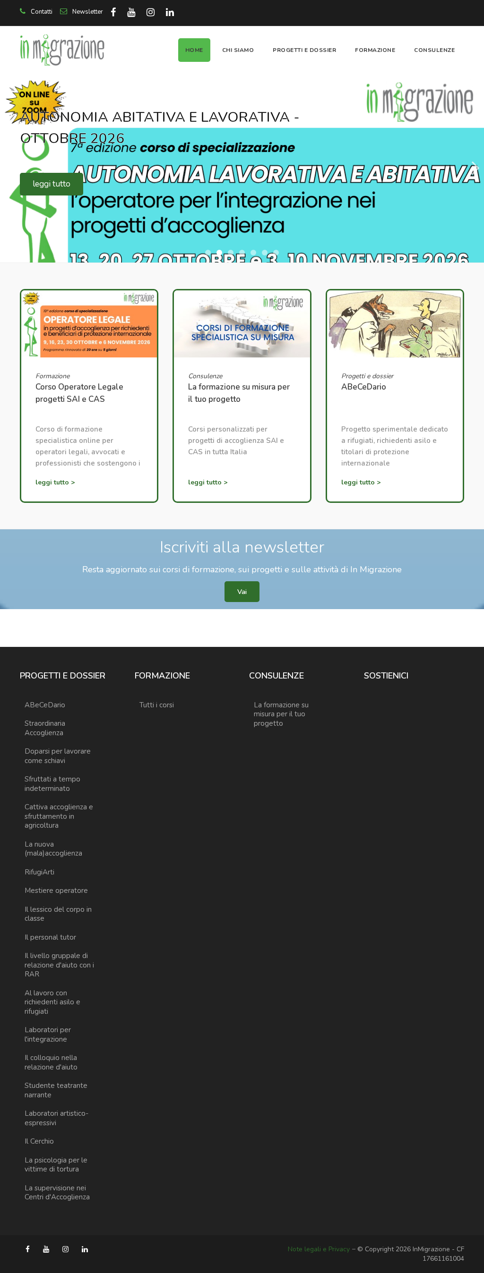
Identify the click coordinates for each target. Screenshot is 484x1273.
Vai (242, 591)
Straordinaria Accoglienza (45, 728)
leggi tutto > (55, 482)
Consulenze (434, 50)
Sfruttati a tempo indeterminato (52, 783)
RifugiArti (39, 872)
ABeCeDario (45, 705)
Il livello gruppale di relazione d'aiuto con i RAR (59, 965)
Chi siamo (238, 50)
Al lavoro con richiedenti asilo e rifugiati (52, 1002)
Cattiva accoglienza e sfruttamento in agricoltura (59, 816)
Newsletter (87, 12)
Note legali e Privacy (319, 1249)
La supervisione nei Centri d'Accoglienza (57, 1192)
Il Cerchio (39, 1141)
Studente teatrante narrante (56, 1090)
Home (194, 50)
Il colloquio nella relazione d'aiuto (51, 1062)
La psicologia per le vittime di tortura (56, 1164)
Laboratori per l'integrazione (48, 1034)
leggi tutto (51, 183)
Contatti (40, 12)
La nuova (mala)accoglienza (53, 849)
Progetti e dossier (304, 50)
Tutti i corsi (156, 705)
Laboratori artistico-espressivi (56, 1118)
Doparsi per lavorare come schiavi (58, 756)
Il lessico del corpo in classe (58, 914)
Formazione (375, 50)
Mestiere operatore (56, 890)
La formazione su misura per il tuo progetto (281, 714)
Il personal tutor (50, 937)
